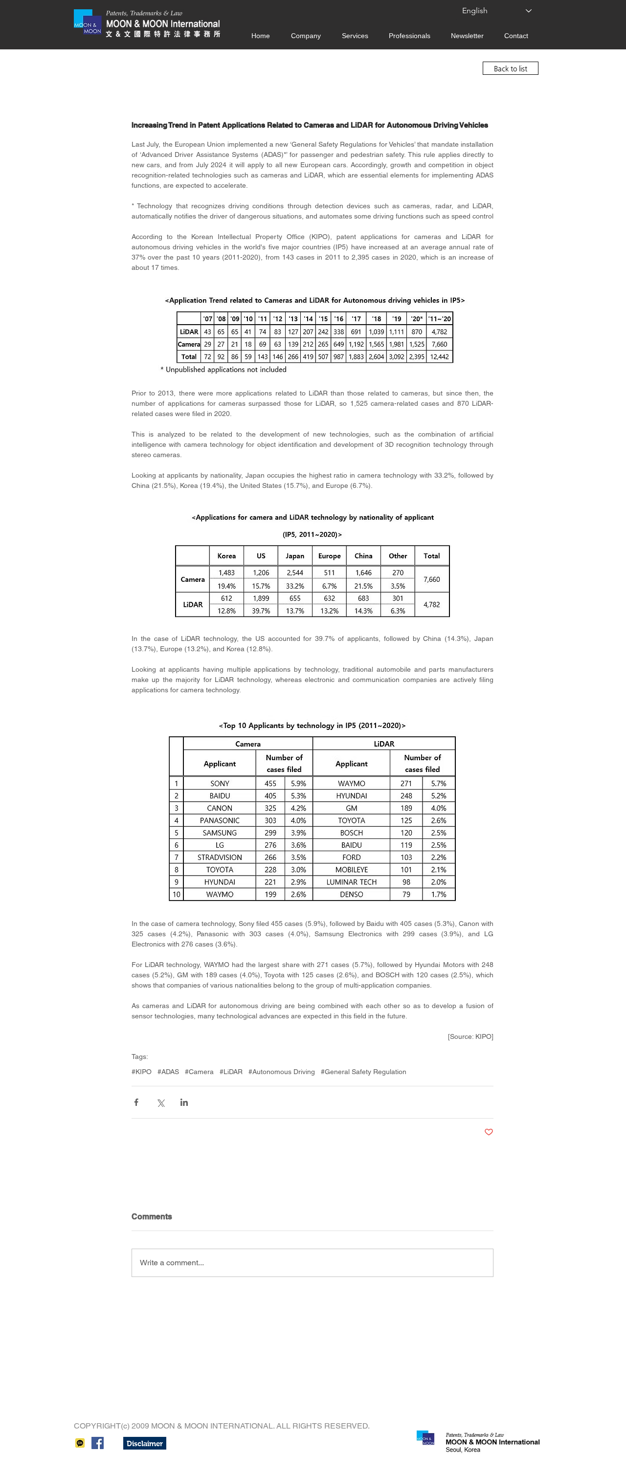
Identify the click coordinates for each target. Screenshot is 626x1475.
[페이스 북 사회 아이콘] (97, 1443)
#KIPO (142, 1072)
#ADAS (168, 1072)
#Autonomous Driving (281, 1072)
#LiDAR (231, 1072)
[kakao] (80, 1443)
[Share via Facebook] (136, 1102)
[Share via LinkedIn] (184, 1102)
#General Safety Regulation (363, 1072)
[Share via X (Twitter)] (160, 1102)
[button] (144, 1443)
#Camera (199, 1072)
